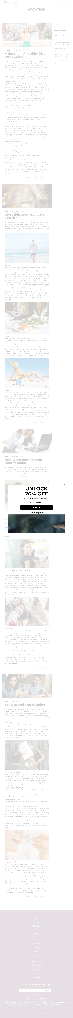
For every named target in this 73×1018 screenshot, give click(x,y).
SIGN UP (36, 507)
